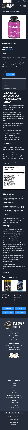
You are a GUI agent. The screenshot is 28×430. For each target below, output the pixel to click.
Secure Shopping (14, 405)
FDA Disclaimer (14, 422)
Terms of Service (14, 427)
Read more (8, 308)
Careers (14, 400)
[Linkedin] (19, 413)
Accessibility (14, 424)
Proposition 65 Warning (14, 407)
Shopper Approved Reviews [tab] (9, 88)
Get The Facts (8, 312)
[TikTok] (22, 413)
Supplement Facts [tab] (7, 82)
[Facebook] (9, 413)
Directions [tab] (5, 85)
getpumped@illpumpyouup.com (14, 337)
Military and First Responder (14, 395)
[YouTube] (12, 413)
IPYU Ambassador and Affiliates (14, 397)
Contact (14, 388)
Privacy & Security (14, 419)
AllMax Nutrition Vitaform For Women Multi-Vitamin (7, 295)
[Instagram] (6, 413)
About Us (14, 385)
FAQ (14, 390)
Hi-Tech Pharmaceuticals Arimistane (18, 295)
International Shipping (14, 393)
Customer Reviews (14, 402)
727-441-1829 (14, 339)
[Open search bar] (21, 6)
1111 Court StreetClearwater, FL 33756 (14, 334)
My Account (20, 1)
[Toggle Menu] (24, 6)
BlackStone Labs (9, 49)
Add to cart (11, 74)
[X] (15, 413)
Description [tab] (5, 80)
